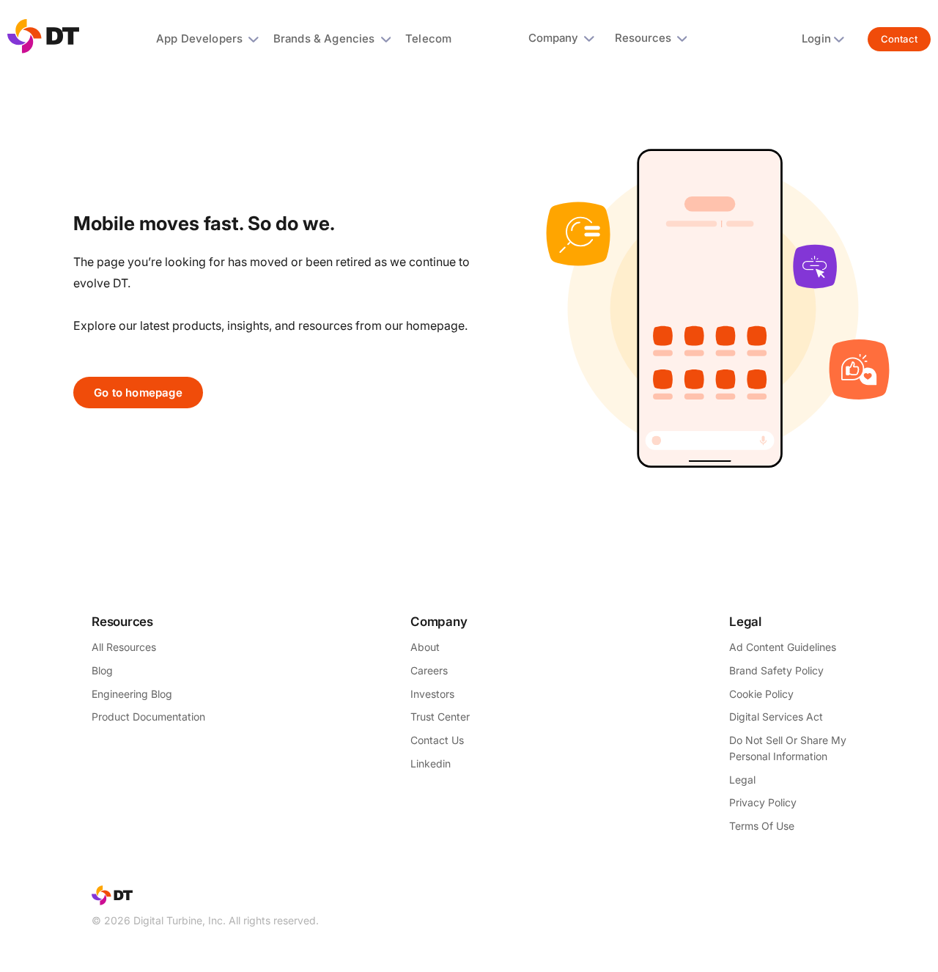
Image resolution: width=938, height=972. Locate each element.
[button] (210, 39)
